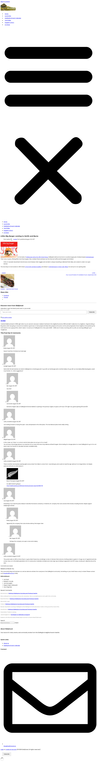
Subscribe (92, 312)
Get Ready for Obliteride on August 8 (20, 614)
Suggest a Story (9, 22)
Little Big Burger (90, 257)
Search (3, 620)
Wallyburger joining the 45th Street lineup (37, 257)
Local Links (8, 16)
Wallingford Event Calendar (13, 18)
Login (2, 749)
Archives (7, 25)
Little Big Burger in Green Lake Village (58, 267)
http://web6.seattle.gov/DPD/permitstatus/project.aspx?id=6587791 (25, 486)
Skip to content (5, 1)
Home (6, 14)
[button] (48, 123)
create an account (11, 749)
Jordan (15, 239)
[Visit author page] (6, 317)
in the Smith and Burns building (33, 267)
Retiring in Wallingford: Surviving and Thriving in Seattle (23, 593)
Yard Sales (8, 20)
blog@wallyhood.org (9, 573)
